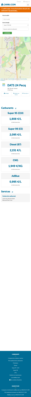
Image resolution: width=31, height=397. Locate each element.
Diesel (15, 365)
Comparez (7, 33)
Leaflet (1, 79)
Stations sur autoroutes (15, 375)
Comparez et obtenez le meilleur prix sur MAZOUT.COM (15, 390)
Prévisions (15, 363)
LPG (15, 372)
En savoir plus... (13, 10)
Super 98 (15, 370)
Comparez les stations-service (15, 358)
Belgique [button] (27, 1)
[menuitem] (15, 355)
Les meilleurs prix (15, 377)
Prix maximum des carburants (15, 360)
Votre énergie (5, 22)
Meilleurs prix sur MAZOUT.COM (15, 394)
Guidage (7, 93)
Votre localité (5, 15)
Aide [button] (19, 1)
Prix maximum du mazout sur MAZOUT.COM (15, 392)
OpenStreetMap (11, 79)
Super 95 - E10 (15, 367)
